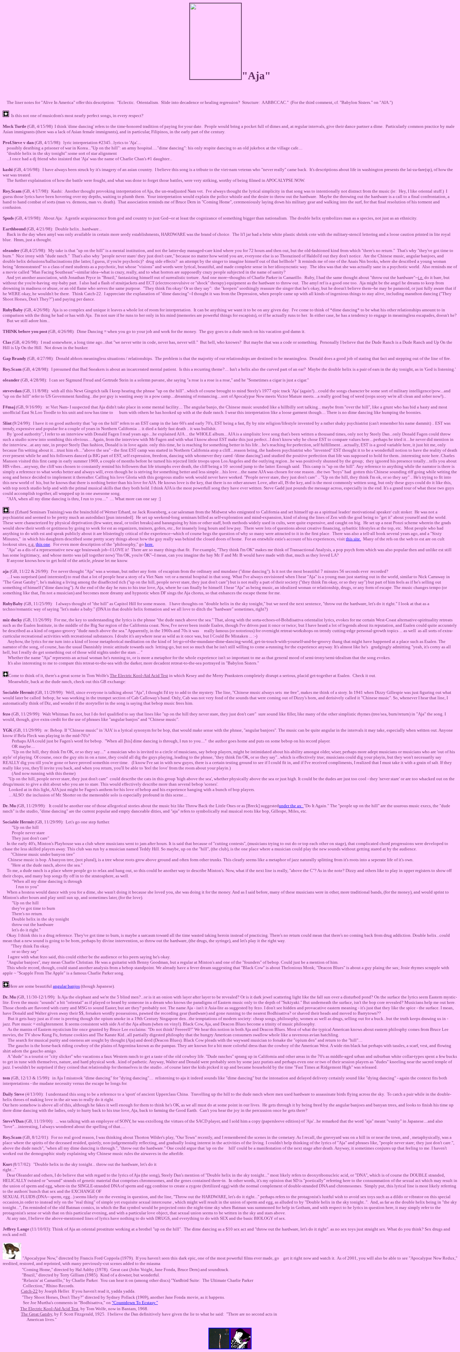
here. (149, 544)
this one (43, 544)
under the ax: (291, 805)
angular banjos (66, 986)
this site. (353, 538)
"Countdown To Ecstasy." (135, 1302)
